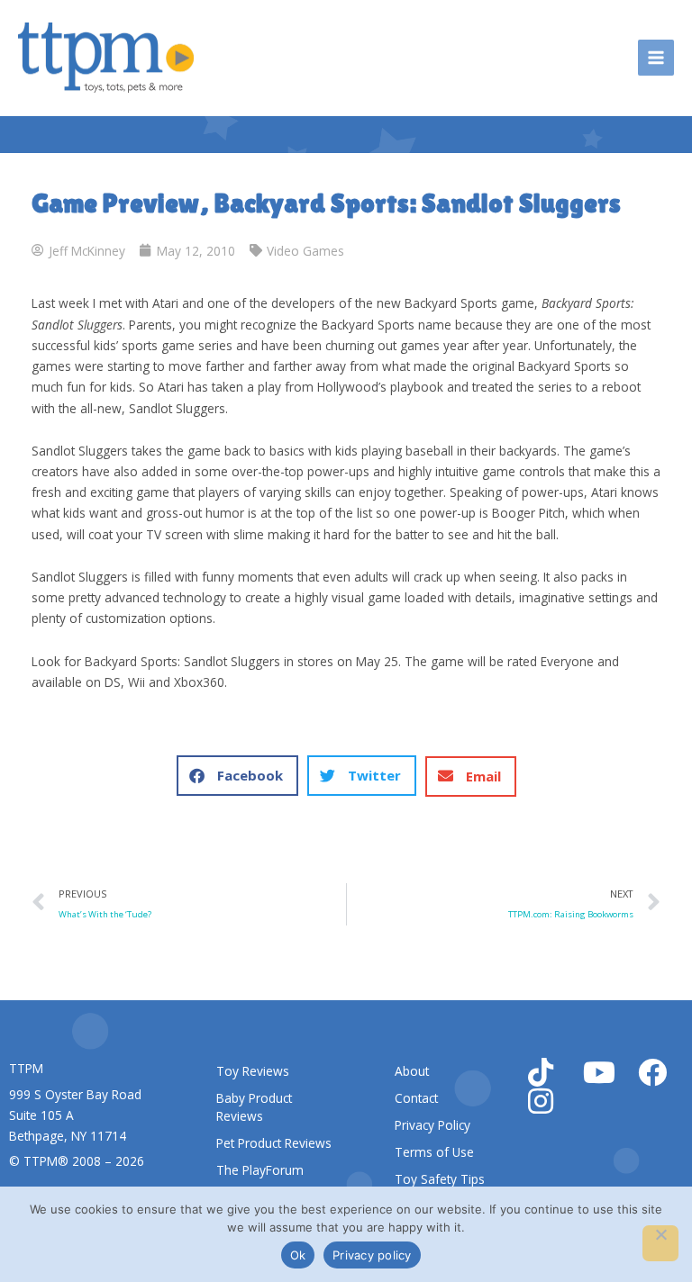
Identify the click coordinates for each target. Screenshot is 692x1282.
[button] (237, 775)
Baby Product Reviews (254, 1106)
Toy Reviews (252, 1070)
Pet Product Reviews (274, 1142)
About (412, 1070)
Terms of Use (434, 1151)
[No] (660, 1243)
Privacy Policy (432, 1124)
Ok (298, 1255)
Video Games (305, 250)
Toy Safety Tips (440, 1178)
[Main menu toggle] (656, 58)
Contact (416, 1097)
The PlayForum (260, 1169)
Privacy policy (372, 1255)
